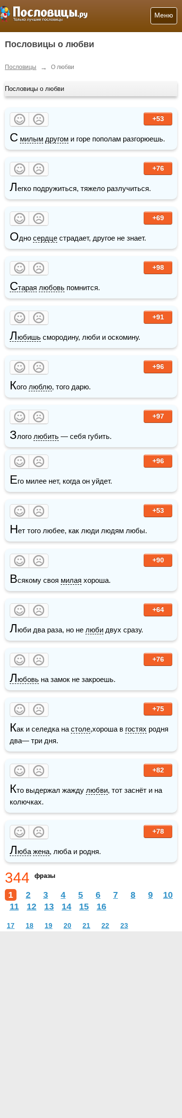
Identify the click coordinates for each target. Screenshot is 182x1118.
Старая (23, 287)
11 (14, 906)
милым (31, 139)
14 (66, 906)
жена (41, 851)
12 (31, 906)
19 (48, 925)
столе (80, 729)
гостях (136, 729)
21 (86, 925)
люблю (40, 387)
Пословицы (20, 67)
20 (67, 925)
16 (101, 906)
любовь (52, 287)
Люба (20, 851)
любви (97, 790)
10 (168, 895)
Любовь (24, 679)
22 (105, 925)
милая (71, 580)
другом (56, 139)
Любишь (25, 337)
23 (124, 925)
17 (11, 925)
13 (49, 906)
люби (94, 630)
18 (29, 925)
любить (46, 436)
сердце (45, 238)
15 (84, 906)
